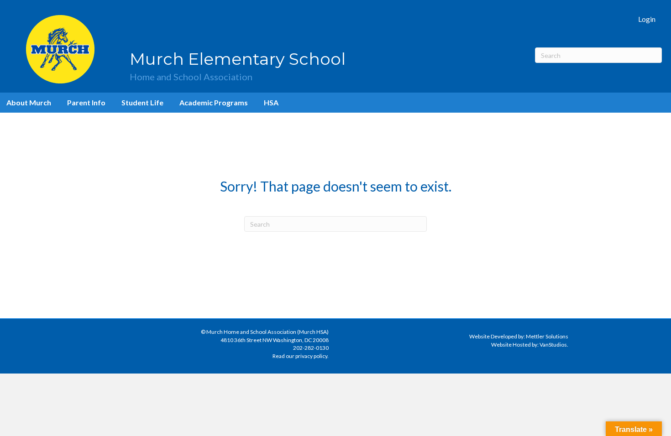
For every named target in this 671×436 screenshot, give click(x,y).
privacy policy (311, 356)
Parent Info (86, 102)
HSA (271, 102)
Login (646, 19)
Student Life (142, 102)
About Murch (28, 102)
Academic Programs (213, 102)
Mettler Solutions (547, 336)
